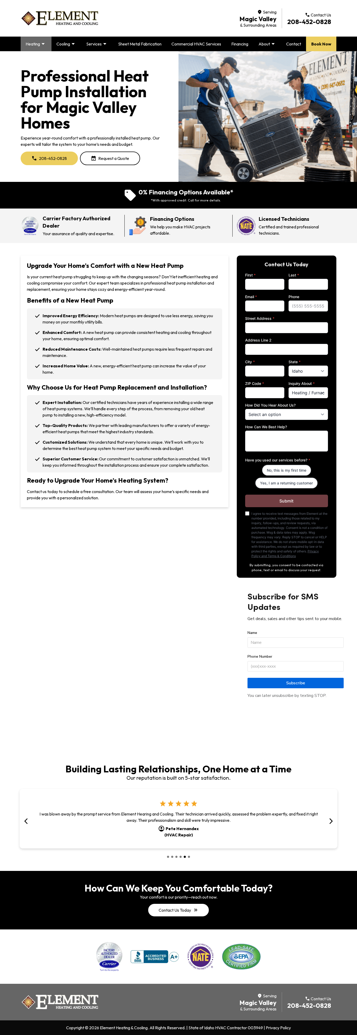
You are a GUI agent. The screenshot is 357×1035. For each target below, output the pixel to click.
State (295, 362)
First (250, 275)
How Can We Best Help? (266, 427)
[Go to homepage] (60, 18)
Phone (294, 296)
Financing (239, 44)
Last (294, 275)
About (267, 44)
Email (251, 296)
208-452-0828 (309, 22)
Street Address (259, 318)
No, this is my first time (286, 470)
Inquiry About (302, 383)
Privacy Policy (278, 1027)
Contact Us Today (178, 910)
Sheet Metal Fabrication (140, 44)
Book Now (321, 44)
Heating (36, 44)
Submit (286, 501)
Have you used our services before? (277, 460)
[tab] (168, 857)
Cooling (66, 44)
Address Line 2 (258, 340)
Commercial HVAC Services (196, 44)
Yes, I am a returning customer (286, 483)
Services (97, 44)
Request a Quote (110, 158)
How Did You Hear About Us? (270, 405)
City (250, 362)
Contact (293, 44)
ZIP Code (254, 383)
